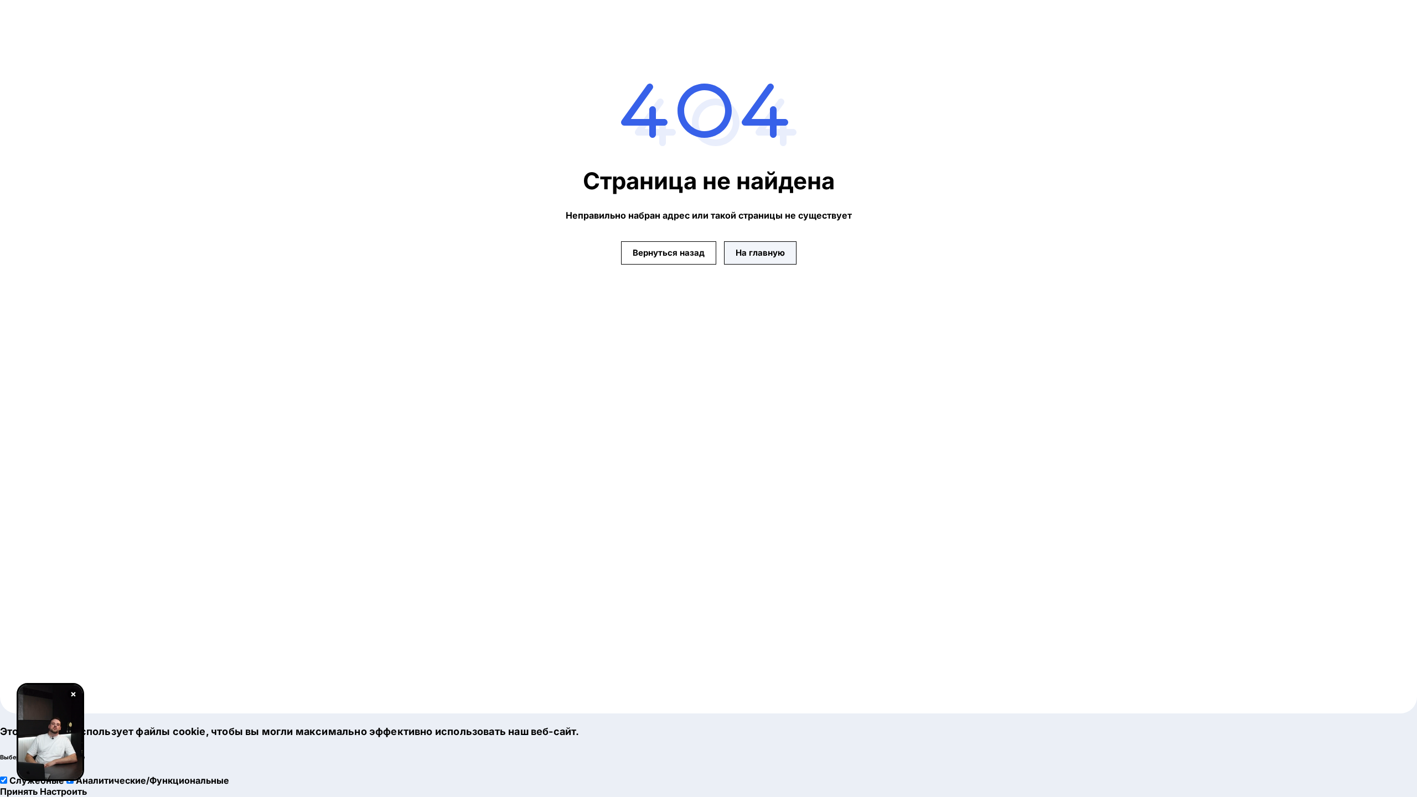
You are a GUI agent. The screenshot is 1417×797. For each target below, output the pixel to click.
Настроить (63, 791)
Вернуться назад (669, 252)
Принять (19, 791)
